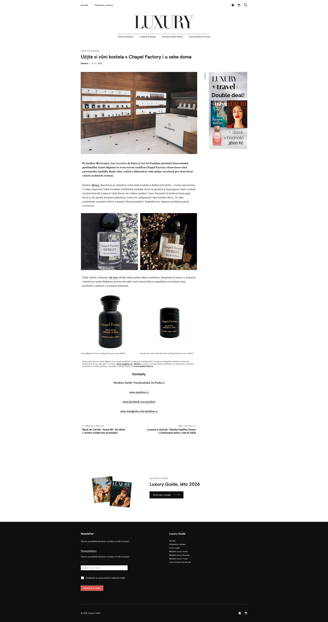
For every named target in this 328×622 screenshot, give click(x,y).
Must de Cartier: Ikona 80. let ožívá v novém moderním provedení (103, 431)
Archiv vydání (174, 548)
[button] (108, 241)
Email (84, 562)
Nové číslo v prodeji (162, 495)
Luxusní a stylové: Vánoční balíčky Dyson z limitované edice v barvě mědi (171, 431)
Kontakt (84, 5)
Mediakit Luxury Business (179, 555)
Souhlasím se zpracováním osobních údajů (105, 577)
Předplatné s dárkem (104, 5)
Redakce (84, 63)
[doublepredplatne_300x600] (228, 110)
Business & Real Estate (172, 36)
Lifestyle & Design (148, 36)
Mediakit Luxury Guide (178, 551)
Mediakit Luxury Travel (178, 559)
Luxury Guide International (180, 562)
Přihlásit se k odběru (92, 588)
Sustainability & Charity (199, 36)
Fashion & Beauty (126, 36)
